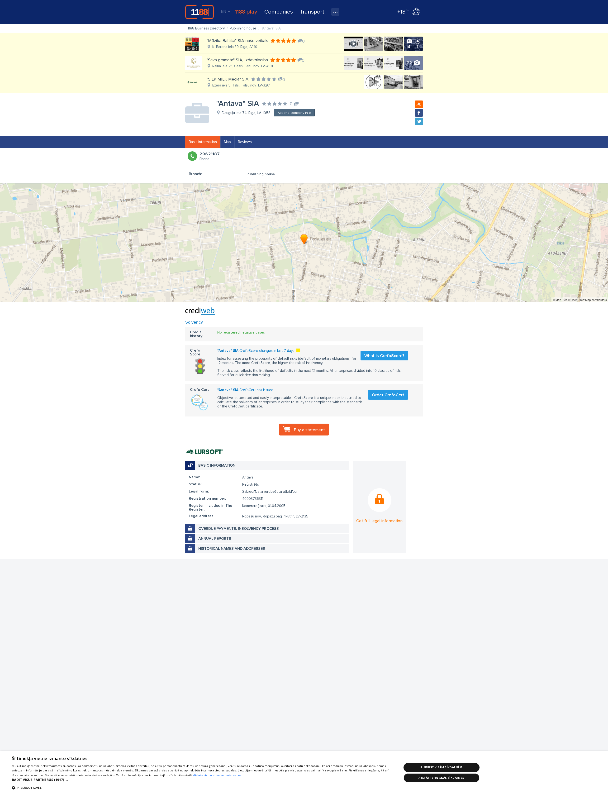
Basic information (203, 141)
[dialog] (304, 772)
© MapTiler (560, 300)
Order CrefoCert (388, 394)
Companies (278, 11)
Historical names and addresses (231, 548)
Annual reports (214, 538)
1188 (199, 12)
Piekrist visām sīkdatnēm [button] (441, 767)
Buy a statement (309, 429)
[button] (201, 780)
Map (227, 141)
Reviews (245, 141)
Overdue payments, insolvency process (238, 528)
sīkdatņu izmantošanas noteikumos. (217, 775)
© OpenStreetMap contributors (587, 300)
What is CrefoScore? (384, 355)
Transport (312, 11)
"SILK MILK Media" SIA (227, 79)
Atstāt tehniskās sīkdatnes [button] (441, 778)
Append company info (294, 113)
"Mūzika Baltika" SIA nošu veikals (237, 40)
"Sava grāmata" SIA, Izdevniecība (237, 59)
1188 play (246, 11)
